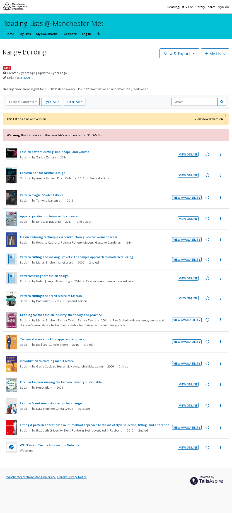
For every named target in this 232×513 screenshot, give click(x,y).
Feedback (70, 34)
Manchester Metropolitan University (31, 477)
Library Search (206, 7)
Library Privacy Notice (72, 477)
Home (9, 34)
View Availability (187, 197)
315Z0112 (26, 78)
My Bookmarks (46, 34)
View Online (188, 154)
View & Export (177, 53)
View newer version (209, 119)
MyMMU (223, 7)
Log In (86, 34)
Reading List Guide (180, 7)
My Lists (25, 34)
